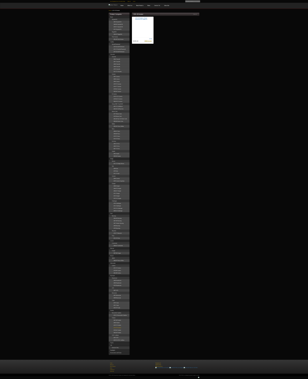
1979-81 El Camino (117, 99)
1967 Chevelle (116, 61)
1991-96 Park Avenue (118, 39)
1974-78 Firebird (117, 327)
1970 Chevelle (116, 69)
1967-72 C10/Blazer (118, 106)
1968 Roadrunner (117, 280)
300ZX (113, 258)
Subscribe (166, 5)
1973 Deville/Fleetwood (118, 51)
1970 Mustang (116, 228)
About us (130, 5)
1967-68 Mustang (117, 220)
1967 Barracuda (117, 295)
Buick (111, 17)
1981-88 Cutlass (117, 273)
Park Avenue (115, 36)
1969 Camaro (116, 81)
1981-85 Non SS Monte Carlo (120, 118)
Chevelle (114, 56)
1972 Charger (116, 196)
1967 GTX (115, 290)
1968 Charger (116, 186)
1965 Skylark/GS (117, 21)
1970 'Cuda (116, 302)
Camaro (114, 74)
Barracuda (114, 293)
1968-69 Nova (116, 133)
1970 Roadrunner (117, 285)
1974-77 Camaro (117, 86)
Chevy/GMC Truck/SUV (117, 104)
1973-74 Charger (117, 198)
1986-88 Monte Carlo (118, 121)
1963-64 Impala (117, 156)
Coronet (114, 176)
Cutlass (113, 265)
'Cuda (113, 300)
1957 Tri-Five (116, 148)
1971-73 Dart (116, 173)
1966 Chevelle (116, 59)
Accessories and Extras (115, 352)
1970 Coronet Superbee (118, 181)
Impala (113, 151)
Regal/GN (114, 31)
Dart (113, 166)
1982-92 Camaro (117, 91)
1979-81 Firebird (117, 330)
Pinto (113, 235)
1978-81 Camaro (117, 89)
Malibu (113, 123)
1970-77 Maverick (117, 233)
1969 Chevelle (116, 66)
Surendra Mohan (132, 375)
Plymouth (112, 275)
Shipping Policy (158, 364)
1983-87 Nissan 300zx (118, 260)
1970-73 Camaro (117, 84)
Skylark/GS (114, 19)
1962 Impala (116, 153)
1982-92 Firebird (117, 332)
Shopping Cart (158, 363)
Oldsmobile (113, 263)
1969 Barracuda (117, 297)
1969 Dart (115, 168)
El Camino (114, 94)
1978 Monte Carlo (117, 116)
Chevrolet (112, 54)
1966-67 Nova (116, 131)
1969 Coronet (116, 178)
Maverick (114, 230)
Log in (134, 1)
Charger (114, 183)
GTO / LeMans (115, 335)
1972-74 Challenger (117, 208)
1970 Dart (115, 171)
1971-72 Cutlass (117, 268)
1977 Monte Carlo (117, 113)
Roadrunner (114, 278)
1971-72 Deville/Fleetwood (119, 49)
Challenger (114, 201)
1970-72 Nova (116, 136)
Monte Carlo (115, 111)
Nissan (111, 255)
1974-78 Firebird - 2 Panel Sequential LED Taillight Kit (141, 18)
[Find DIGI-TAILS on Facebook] (162, 367)
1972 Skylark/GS (117, 29)
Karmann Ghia (115, 347)
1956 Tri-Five (116, 146)
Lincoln (112, 240)
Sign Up (129, 1)
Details (150, 38)
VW (111, 345)
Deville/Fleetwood (116, 44)
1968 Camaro (116, 79)
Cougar (113, 250)
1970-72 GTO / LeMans (118, 340)
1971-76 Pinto (116, 238)
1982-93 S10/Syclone (118, 108)
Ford (111, 213)
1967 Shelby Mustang (118, 223)
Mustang (114, 215)
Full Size (114, 141)
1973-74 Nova (116, 138)
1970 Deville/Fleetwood (118, 46)
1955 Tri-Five (116, 143)
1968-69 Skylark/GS (118, 24)
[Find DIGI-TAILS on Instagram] (177, 367)
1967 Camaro (116, 76)
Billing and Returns (159, 366)
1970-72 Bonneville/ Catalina (120, 315)
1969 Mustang (116, 225)
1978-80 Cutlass (117, 270)
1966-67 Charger (117, 191)
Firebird (113, 317)
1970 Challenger (117, 203)
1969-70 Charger (117, 188)
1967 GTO (115, 337)
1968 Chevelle (116, 64)
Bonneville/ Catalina (116, 312)
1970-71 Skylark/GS (118, 26)
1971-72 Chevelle (117, 71)
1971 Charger (116, 193)
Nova (113, 128)
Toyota (111, 342)
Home (122, 5)
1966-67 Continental (118, 245)
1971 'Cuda (116, 305)
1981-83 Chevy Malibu (118, 126)
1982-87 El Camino (117, 101)
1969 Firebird (116, 322)
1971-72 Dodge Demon (118, 163)
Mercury (112, 248)
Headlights (112, 350)
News (149, 5)
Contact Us (157, 5)
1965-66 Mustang (117, 218)
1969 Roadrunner (117, 283)
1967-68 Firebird (117, 320)
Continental (114, 243)
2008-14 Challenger (117, 210)
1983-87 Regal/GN (117, 34)
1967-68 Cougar (117, 253)
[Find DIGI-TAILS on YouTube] (191, 367)
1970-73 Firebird (117, 325)
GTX (113, 288)
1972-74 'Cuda (116, 307)
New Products (139, 5)
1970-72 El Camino (117, 96)
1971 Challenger (117, 205)
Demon (113, 161)
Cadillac (112, 42)
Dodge (111, 158)
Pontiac (112, 310)
